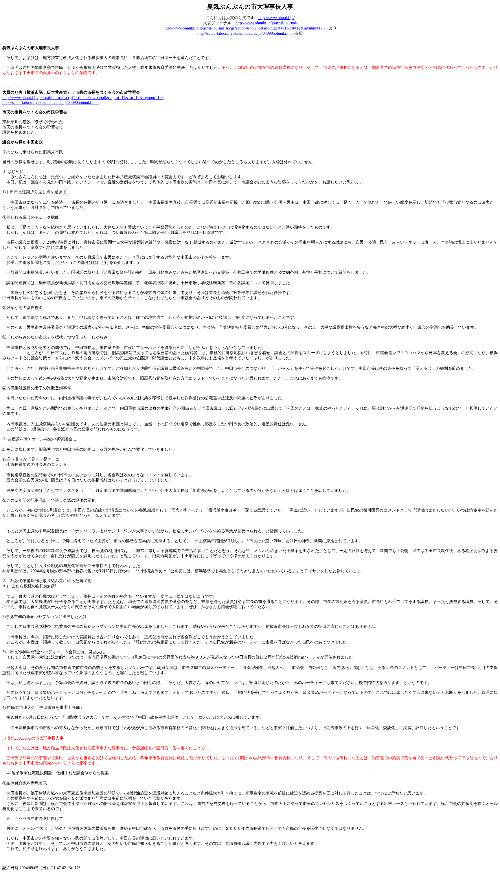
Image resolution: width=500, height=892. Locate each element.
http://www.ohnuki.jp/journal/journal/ (266, 23)
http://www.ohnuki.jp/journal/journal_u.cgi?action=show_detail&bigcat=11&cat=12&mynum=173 (244, 28)
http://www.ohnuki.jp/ (276, 18)
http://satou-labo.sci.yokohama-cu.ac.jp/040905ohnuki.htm (245, 33)
